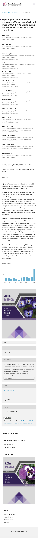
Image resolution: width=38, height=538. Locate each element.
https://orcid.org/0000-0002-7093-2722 (10, 59)
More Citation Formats (10, 378)
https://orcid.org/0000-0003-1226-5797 (10, 50)
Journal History (8, 517)
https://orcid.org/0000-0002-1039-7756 (10, 41)
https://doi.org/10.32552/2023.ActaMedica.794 (18, 165)
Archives (8, 12)
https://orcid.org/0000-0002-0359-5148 (10, 122)
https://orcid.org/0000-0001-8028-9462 (10, 113)
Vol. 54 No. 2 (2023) (16, 12)
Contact (6, 522)
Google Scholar (8, 444)
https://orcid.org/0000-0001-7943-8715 (10, 150)
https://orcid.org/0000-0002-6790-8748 (10, 159)
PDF (5, 342)
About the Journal (9, 514)
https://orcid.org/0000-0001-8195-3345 (10, 131)
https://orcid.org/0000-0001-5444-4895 (10, 77)
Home (3, 12)
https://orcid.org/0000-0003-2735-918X (10, 68)
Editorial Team (8, 520)
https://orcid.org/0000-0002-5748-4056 (10, 104)
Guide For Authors (10, 433)
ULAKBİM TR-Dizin (9, 447)
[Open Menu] (34, 4)
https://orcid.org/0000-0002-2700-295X (10, 95)
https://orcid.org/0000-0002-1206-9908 (10, 86)
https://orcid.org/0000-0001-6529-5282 (10, 140)
